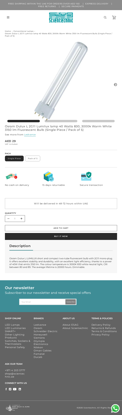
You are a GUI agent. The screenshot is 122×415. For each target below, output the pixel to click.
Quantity (10, 213)
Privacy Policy (101, 334)
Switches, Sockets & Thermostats (17, 342)
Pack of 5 (32, 158)
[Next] (115, 84)
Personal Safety (15, 347)
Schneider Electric (45, 331)
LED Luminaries (15, 328)
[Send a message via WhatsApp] (115, 408)
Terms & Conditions (104, 331)
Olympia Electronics (41, 343)
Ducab (38, 357)
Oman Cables (42, 350)
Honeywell (40, 334)
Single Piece (14, 158)
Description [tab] (20, 246)
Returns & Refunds (104, 328)
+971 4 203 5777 (15, 370)
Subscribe (71, 302)
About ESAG (70, 324)
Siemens (39, 337)
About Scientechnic (75, 328)
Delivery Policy (101, 324)
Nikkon (38, 347)
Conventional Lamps (24, 31)
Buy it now (61, 236)
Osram (38, 328)
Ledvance (30, 134)
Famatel (39, 353)
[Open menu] (8, 17)
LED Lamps (12, 324)
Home (8, 31)
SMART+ (10, 331)
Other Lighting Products (14, 336)
